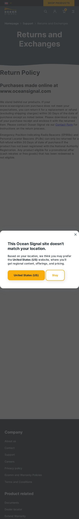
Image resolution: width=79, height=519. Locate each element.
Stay (55, 275)
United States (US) (26, 275)
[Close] (75, 234)
